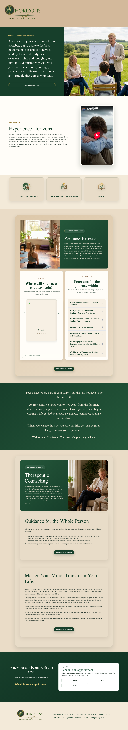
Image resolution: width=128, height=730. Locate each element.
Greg (102, 680)
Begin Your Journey (32, 85)
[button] (58, 313)
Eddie (75, 680)
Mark (75, 685)
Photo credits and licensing (32, 355)
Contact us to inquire (75, 231)
